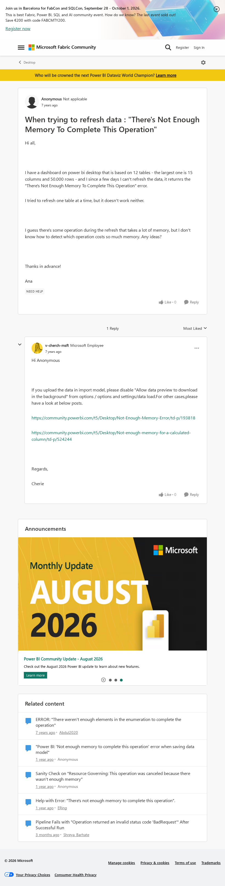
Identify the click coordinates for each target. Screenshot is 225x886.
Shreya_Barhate (76, 834)
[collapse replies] (19, 344)
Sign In (199, 47)
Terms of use (185, 862)
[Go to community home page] (62, 47)
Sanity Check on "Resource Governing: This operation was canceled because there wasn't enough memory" (113, 776)
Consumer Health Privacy (76, 874)
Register (182, 47)
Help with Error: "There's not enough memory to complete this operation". (105, 800)
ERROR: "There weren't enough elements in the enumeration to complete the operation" (108, 722)
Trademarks (211, 862)
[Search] (168, 47)
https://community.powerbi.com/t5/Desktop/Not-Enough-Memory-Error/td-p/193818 (113, 418)
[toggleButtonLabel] (203, 62)
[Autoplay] (103, 680)
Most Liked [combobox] (195, 328)
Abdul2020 (68, 732)
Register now (17, 28)
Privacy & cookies (154, 862)
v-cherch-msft (57, 345)
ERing (62, 807)
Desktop (29, 62)
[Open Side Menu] (21, 47)
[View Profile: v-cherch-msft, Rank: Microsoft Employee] (37, 348)
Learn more (166, 75)
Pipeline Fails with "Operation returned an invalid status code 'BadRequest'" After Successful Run (112, 824)
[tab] (110, 680)
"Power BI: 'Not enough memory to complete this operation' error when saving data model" (115, 749)
